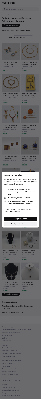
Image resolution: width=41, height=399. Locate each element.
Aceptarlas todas (20, 219)
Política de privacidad (12, 212)
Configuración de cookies (20, 224)
